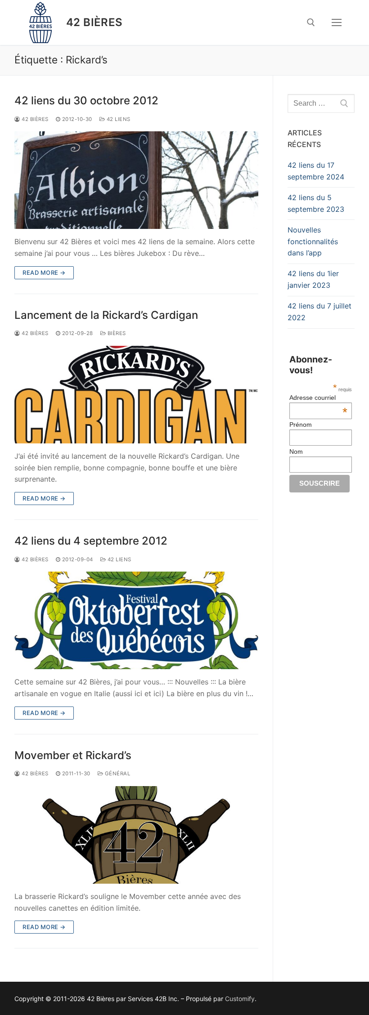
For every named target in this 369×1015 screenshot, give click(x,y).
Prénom (300, 424)
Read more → (44, 272)
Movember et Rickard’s (72, 755)
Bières (116, 333)
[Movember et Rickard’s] (136, 835)
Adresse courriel (318, 397)
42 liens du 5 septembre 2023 (316, 203)
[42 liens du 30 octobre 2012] (136, 180)
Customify (240, 998)
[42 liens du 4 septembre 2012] (136, 620)
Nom (296, 451)
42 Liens (117, 119)
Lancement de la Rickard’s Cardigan (106, 315)
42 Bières (94, 22)
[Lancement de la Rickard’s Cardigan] (136, 394)
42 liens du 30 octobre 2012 (86, 100)
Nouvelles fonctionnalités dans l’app (313, 241)
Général (116, 773)
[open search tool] (311, 22)
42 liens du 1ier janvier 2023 (313, 279)
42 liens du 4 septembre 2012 (90, 540)
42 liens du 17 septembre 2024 (316, 171)
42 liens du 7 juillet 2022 (319, 311)
